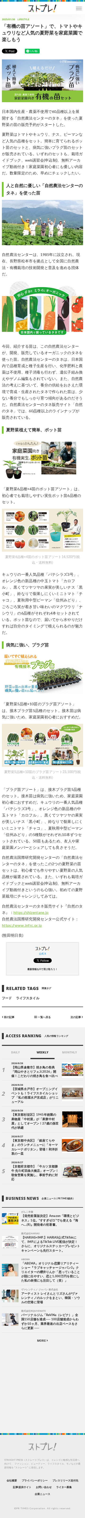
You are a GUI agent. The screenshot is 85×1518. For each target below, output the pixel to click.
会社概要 (12, 1480)
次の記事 (76, 1017)
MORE (41, 1341)
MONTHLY (69, 1052)
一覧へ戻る (44, 1017)
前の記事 (8, 1017)
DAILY (15, 1052)
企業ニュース (42, 1494)
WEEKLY (42, 1052)
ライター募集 (64, 1487)
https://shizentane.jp (31, 913)
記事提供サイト (22, 1487)
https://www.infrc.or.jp (22, 925)
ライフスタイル (27, 998)
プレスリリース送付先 (65, 1480)
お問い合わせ (43, 1487)
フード (7, 998)
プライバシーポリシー (35, 1480)
